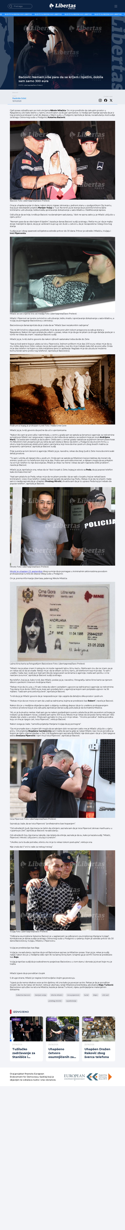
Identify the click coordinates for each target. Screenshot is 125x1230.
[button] (10, 6)
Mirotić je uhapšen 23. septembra (26, 571)
